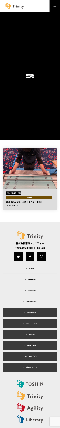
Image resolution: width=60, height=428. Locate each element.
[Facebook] (30, 256)
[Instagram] (41, 256)
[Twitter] (18, 256)
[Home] (29, 395)
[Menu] (55, 6)
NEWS (29, 197)
